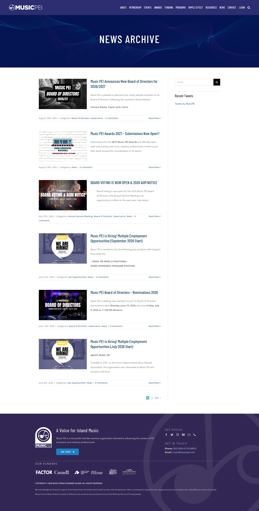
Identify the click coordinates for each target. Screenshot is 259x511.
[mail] (189, 434)
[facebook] (166, 434)
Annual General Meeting (80, 216)
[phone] (194, 434)
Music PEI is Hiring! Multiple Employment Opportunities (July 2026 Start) (119, 344)
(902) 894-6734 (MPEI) (184, 448)
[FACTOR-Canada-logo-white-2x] (52, 471)
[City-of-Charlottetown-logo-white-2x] (129, 470)
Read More (154, 118)
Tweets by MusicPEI (185, 103)
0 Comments (112, 118)
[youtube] (183, 434)
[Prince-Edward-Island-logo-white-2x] (113, 470)
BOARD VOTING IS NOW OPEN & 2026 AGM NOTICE (124, 182)
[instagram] (177, 434)
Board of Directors (80, 118)
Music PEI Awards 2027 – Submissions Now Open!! (125, 133)
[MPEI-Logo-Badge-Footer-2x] (43, 428)
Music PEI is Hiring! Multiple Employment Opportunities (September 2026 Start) (119, 238)
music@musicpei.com (183, 452)
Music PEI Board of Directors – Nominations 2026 (124, 292)
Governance (97, 118)
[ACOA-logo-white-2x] (88, 471)
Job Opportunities (77, 277)
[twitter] (172, 434)
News (74, 167)
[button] (248, 7)
